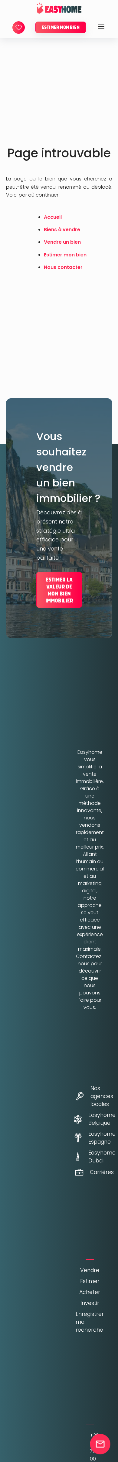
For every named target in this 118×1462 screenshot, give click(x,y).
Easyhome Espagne (97, 1137)
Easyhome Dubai (97, 1156)
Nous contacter (63, 267)
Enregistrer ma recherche (90, 1321)
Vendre (89, 1270)
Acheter (89, 1292)
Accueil (53, 217)
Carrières (97, 1172)
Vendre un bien (62, 242)
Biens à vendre (62, 229)
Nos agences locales (97, 1096)
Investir (89, 1303)
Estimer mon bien (61, 27)
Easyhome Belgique (97, 1119)
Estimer (90, 1281)
